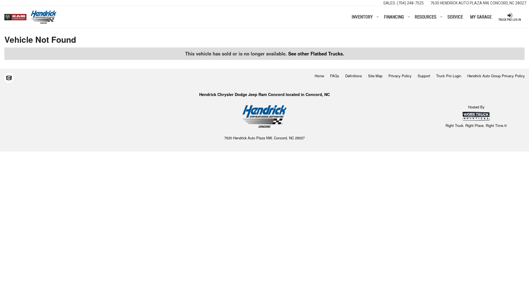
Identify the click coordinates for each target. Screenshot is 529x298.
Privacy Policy (400, 75)
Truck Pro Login (448, 75)
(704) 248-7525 (410, 3)
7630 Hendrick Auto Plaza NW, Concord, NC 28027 (478, 3)
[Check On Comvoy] (9, 78)
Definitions (353, 75)
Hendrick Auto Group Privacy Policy (496, 75)
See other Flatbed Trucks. (316, 53)
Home (319, 75)
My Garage (481, 17)
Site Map (375, 75)
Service (455, 17)
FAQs (334, 75)
